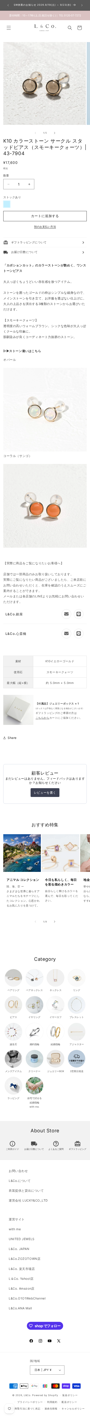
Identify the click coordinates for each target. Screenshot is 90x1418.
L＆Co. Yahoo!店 (21, 1278)
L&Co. (28, 1395)
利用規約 (52, 1402)
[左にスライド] (35, 133)
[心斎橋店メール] (66, 633)
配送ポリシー (69, 1402)
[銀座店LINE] (78, 614)
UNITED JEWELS (22, 1239)
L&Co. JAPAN (19, 1249)
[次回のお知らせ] (82, 5)
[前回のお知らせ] (8, 5)
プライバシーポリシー (30, 1402)
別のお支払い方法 (45, 226)
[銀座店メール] (66, 614)
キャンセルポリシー (73, 1408)
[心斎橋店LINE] (78, 633)
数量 (6, 175)
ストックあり (12, 197)
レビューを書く (45, 792)
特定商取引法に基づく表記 (25, 1408)
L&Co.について (20, 1181)
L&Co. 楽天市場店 (22, 1269)
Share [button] (12, 738)
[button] (9, 28)
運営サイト (17, 1219)
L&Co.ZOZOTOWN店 (24, 1258)
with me (15, 1229)
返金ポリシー (70, 1395)
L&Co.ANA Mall (20, 1308)
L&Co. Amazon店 (22, 1288)
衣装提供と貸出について (26, 1190)
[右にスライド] (54, 133)
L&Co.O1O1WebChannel (27, 1298)
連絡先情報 (51, 1408)
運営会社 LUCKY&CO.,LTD (28, 1200)
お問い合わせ (18, 1171)
